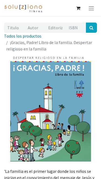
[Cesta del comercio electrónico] (78, 8)
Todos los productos (22, 36)
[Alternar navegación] (91, 8)
